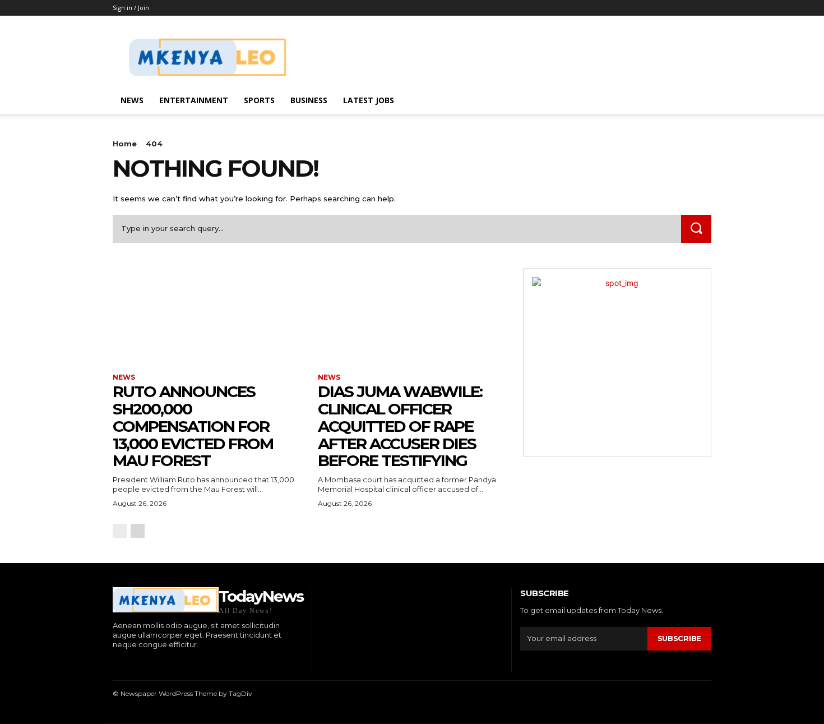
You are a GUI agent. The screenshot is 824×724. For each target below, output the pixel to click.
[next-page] (138, 531)
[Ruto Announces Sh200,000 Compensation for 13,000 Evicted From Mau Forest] (207, 315)
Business (308, 100)
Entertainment (193, 100)
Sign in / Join (131, 7)
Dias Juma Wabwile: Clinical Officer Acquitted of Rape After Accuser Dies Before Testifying (400, 426)
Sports (259, 100)
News (132, 100)
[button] (697, 101)
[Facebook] (114, 664)
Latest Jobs (368, 100)
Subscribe (679, 638)
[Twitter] (166, 664)
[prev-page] (120, 531)
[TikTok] (149, 664)
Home (125, 143)
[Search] (696, 228)
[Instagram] (131, 664)
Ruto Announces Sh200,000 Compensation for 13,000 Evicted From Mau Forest (193, 426)
